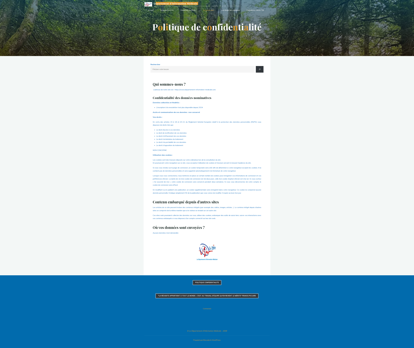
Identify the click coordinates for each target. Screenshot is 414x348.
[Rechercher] (259, 69)
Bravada (206, 340)
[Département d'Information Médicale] (148, 4)
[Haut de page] (405, 339)
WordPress (216, 340)
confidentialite (207, 282)
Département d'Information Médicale (176, 3)
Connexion (207, 309)
